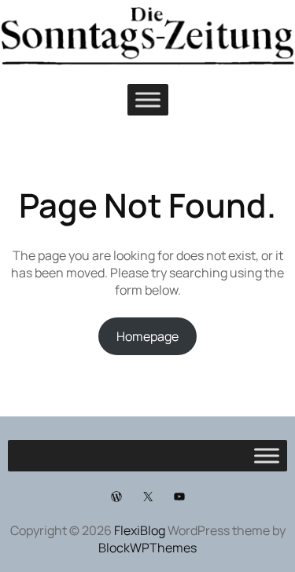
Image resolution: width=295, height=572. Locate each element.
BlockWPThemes (147, 547)
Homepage (147, 336)
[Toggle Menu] (147, 99)
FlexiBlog (139, 530)
